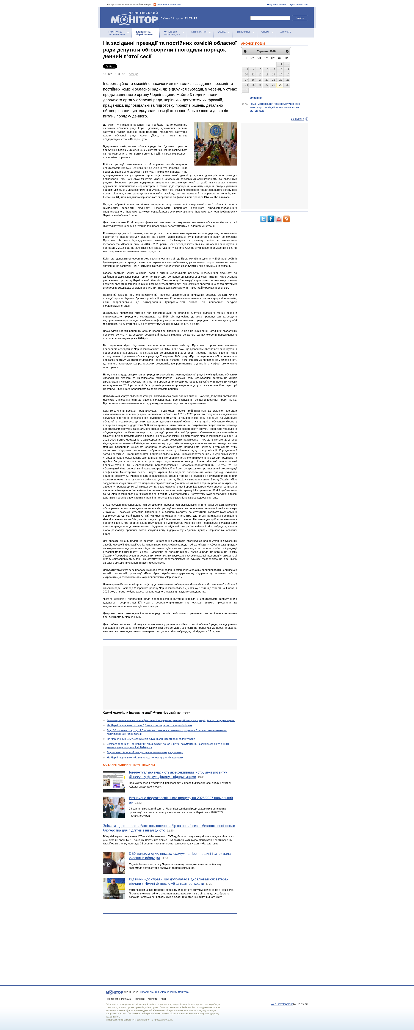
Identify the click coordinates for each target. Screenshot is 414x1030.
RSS (159, 4)
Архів (163, 998)
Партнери (139, 998)
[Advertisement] (170, 677)
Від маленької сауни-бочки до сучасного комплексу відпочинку (145, 752)
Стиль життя (199, 31)
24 (246, 84)
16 (287, 74)
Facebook (175, 4)
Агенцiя (133, 74)
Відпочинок (243, 31)
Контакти (152, 998)
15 (280, 74)
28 (273, 84)
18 (253, 79)
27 (266, 84)
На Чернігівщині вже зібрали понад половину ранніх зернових (145, 757)
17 (246, 79)
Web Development (282, 1004)
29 (280, 84)
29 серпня (256, 97)
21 (273, 79)
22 (280, 79)
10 (246, 74)
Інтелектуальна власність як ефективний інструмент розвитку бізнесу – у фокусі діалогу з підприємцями (171, 720)
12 (260, 74)
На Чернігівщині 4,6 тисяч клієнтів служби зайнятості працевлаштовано (151, 739)
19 (260, 79)
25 (253, 84)
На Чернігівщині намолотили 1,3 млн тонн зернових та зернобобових (149, 725)
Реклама (126, 998)
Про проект (112, 998)
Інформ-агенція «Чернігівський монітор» (132, 12)
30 (287, 84)
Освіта (222, 31)
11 (253, 74)
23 (287, 79)
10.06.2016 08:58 (114, 74)
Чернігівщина (116, 33)
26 (260, 84)
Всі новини (297, 118)
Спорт (265, 31)
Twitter (166, 4)
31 (246, 90)
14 (273, 74)
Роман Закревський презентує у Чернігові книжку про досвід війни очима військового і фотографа (276, 107)
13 (266, 74)
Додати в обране (299, 4)
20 (266, 79)
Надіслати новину (277, 4)
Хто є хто (285, 31)
